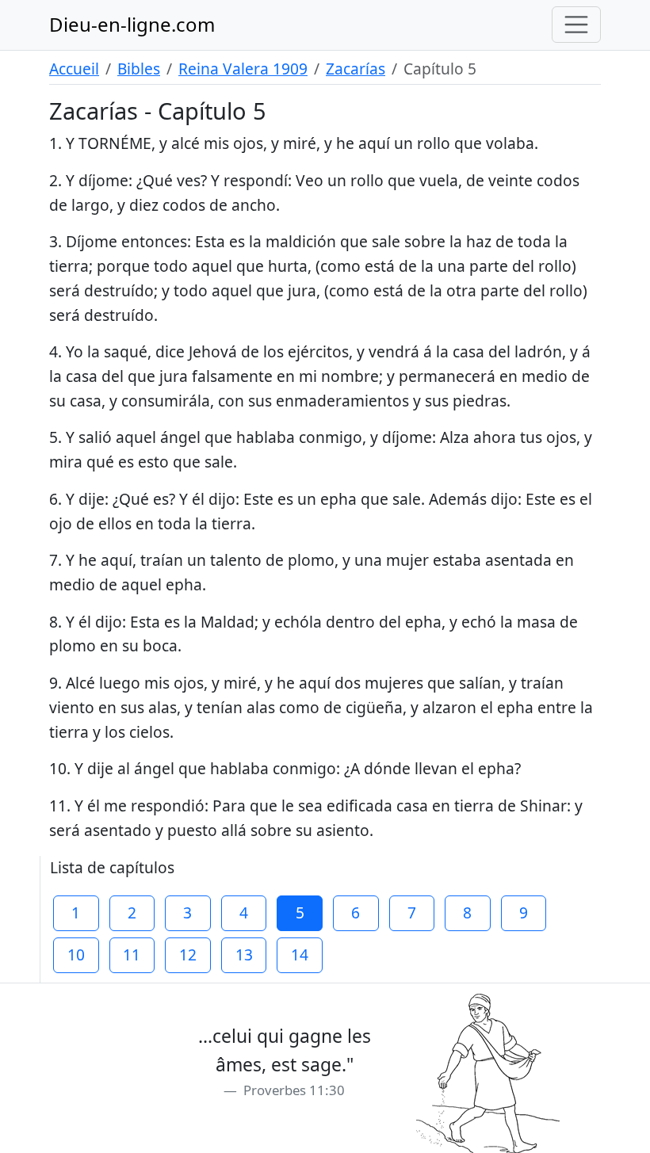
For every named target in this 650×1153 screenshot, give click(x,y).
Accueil (74, 68)
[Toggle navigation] (576, 24)
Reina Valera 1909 (243, 68)
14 (299, 954)
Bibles (138, 68)
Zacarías (355, 68)
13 (244, 954)
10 (76, 954)
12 (188, 954)
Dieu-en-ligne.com (132, 24)
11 (131, 954)
